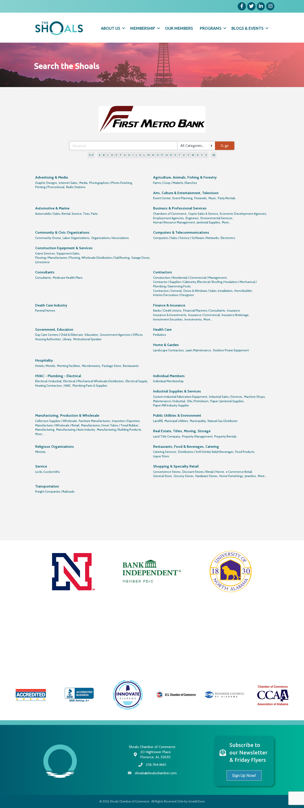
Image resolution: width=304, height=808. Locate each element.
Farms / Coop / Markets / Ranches (175, 183)
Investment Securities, (168, 319)
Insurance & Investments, (170, 315)
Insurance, (234, 310)
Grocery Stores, (184, 476)
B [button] (103, 155)
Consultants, (43, 277)
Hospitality (44, 360)
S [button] (175, 155)
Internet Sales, (68, 183)
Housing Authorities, (48, 339)
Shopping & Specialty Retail (176, 466)
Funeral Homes (45, 310)
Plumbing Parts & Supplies (90, 385)
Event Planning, (182, 198)
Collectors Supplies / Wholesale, (56, 421)
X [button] (198, 155)
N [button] (153, 155)
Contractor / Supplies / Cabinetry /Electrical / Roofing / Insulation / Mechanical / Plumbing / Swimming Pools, (205, 284)
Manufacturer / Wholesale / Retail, (57, 425)
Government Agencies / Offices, (121, 334)
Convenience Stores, (167, 472)
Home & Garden (166, 345)
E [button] (116, 155)
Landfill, (158, 421)
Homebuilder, (243, 291)
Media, (83, 183)
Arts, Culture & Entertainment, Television (186, 193)
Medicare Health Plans (68, 277)
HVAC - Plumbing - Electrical (58, 376)
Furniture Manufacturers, (95, 421)
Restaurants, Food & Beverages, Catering (186, 446)
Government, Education (54, 329)
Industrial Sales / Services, (226, 396)
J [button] (136, 155)
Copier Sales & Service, (203, 213)
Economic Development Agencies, (243, 213)
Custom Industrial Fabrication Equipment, (180, 396)
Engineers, (192, 218)
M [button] (149, 155)
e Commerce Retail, (239, 472)
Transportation (47, 486)
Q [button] (167, 155)
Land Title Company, (167, 436)
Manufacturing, (45, 429)
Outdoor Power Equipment (231, 350)
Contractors (162, 272)
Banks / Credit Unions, (167, 310)
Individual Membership (168, 381)
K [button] (140, 155)
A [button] (99, 155)
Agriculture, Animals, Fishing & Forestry (185, 177)
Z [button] (206, 155)
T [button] (179, 155)
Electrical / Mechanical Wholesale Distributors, (93, 381)
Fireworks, (200, 198)
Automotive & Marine (52, 208)
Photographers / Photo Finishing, (111, 183)
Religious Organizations (54, 446)
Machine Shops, (254, 396)
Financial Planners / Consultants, (204, 310)
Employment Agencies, (168, 218)
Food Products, (245, 452)
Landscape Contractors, (168, 350)
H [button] (129, 155)
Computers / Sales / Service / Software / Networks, (186, 238)
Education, (92, 334)
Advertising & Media (51, 177)
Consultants (45, 272)
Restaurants (131, 366)
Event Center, (162, 198)
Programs (210, 28)
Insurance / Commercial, (204, 315)
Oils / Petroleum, (198, 401)
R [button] (171, 155)
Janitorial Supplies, (209, 222)
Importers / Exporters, (126, 421)
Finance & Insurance (169, 305)
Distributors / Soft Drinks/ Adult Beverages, (206, 452)
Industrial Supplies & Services (177, 391)
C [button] (108, 155)
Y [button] (202, 155)
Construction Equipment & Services (64, 248)
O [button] (158, 155)
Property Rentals (225, 436)
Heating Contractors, (49, 385)
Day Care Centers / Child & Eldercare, (59, 334)
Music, (213, 198)
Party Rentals (226, 198)
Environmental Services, (217, 218)
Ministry (40, 452)
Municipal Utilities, (176, 421)
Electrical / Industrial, (48, 381)
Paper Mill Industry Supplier (171, 405)
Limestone (42, 262)
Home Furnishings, (231, 476)
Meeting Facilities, (69, 366)
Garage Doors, (140, 257)
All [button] (213, 155)
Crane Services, (45, 253)
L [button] (144, 155)
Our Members (179, 28)
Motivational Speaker (87, 339)
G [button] (125, 155)
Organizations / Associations (110, 238)
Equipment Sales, (68, 253)
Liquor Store (161, 456)
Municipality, (198, 421)
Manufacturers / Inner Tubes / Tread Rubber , (110, 425)
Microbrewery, (91, 366)
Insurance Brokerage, (235, 315)
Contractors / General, (167, 291)
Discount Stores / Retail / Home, (203, 472)
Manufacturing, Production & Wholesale (67, 415)
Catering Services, (165, 452)
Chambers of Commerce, (170, 213)
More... (226, 222)
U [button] (184, 155)
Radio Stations (75, 187)
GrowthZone (196, 801)
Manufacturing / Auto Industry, (76, 429)
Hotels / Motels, (45, 366)
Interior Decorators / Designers (173, 295)
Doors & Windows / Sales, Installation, (208, 291)
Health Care (162, 329)
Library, (67, 339)
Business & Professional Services (180, 208)
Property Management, (197, 436)
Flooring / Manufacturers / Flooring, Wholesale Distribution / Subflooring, (82, 257)
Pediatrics (159, 334)
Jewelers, (251, 476)
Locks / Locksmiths (47, 472)
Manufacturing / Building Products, (119, 429)
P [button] (162, 155)
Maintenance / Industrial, (169, 401)
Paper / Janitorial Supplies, (227, 401)
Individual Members (169, 376)
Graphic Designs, (46, 183)
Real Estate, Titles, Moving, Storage (182, 431)
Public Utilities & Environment (177, 415)
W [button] (193, 155)
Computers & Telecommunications (181, 232)
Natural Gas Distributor (222, 421)
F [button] (120, 155)
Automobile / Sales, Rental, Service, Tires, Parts (66, 213)
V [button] (188, 155)
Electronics (228, 238)
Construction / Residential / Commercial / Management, (190, 277)
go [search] (227, 145)
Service (41, 466)
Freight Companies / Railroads (55, 491)
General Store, (162, 476)
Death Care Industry (51, 305)
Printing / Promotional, (50, 187)
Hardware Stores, (206, 476)
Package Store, (112, 366)
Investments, (193, 319)
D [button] (112, 155)
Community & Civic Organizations (62, 232)
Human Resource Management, (174, 222)
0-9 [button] (91, 155)
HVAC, (67, 385)
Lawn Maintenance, (199, 350)
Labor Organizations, (76, 238)
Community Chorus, (48, 238)
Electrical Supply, (137, 381)
